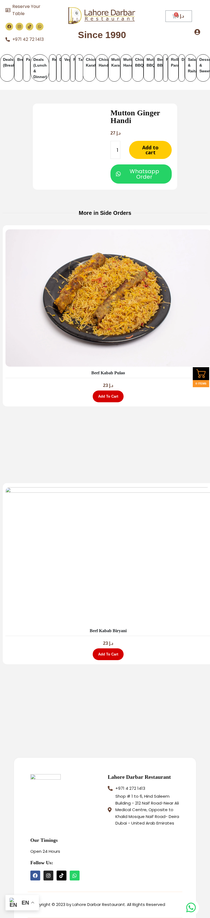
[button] (197, 31)
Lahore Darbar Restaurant (139, 777)
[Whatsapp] (39, 26)
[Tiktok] (29, 26)
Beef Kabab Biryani (108, 630)
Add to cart (150, 150)
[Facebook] (9, 26)
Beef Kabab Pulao (108, 372)
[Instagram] (19, 26)
